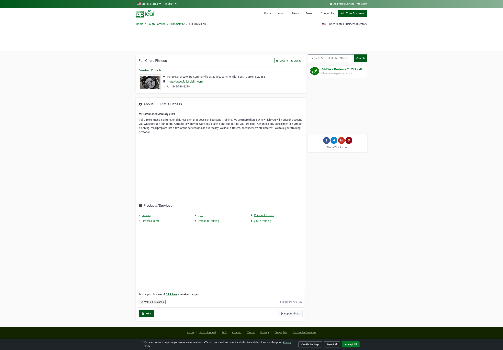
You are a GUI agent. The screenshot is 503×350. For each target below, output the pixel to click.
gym (200, 215)
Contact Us (327, 13)
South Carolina (157, 24)
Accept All (351, 344)
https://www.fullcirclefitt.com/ (185, 81)
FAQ (224, 332)
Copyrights (281, 332)
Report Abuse (292, 313)
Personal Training (208, 220)
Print (148, 313)
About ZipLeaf (207, 332)
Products (156, 70)
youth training (262, 220)
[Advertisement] (251, 40)
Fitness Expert (150, 220)
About (281, 13)
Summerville (177, 24)
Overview (144, 70)
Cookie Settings (310, 344)
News (295, 13)
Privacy (264, 332)
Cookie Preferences (304, 332)
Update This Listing (290, 60)
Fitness (146, 215)
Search (310, 13)
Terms (251, 332)
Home (267, 13)
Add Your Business (352, 13)
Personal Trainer (264, 215)
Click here (171, 294)
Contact (236, 332)
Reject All (332, 344)
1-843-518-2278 (180, 86)
